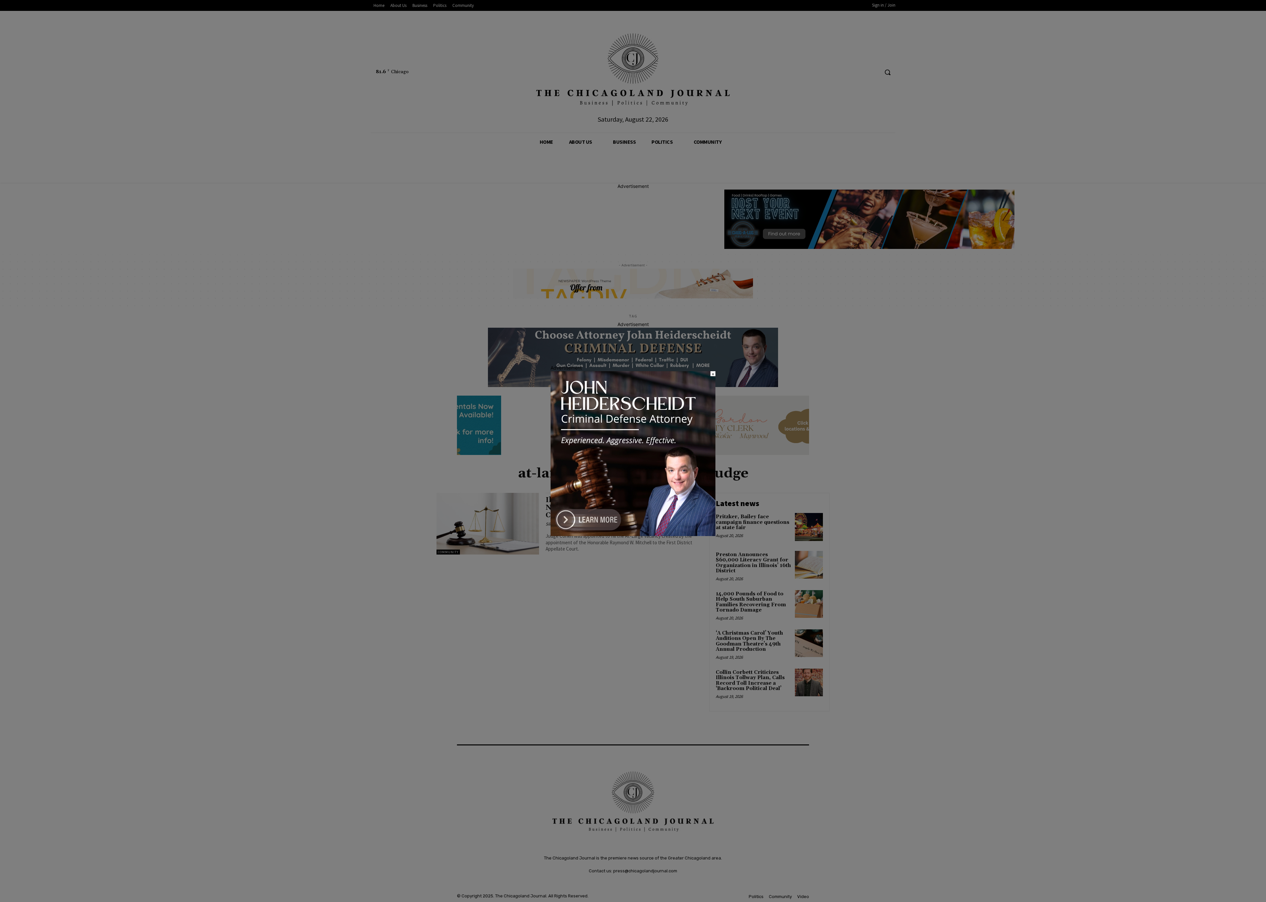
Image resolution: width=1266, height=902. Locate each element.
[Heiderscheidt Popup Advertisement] (633, 534)
